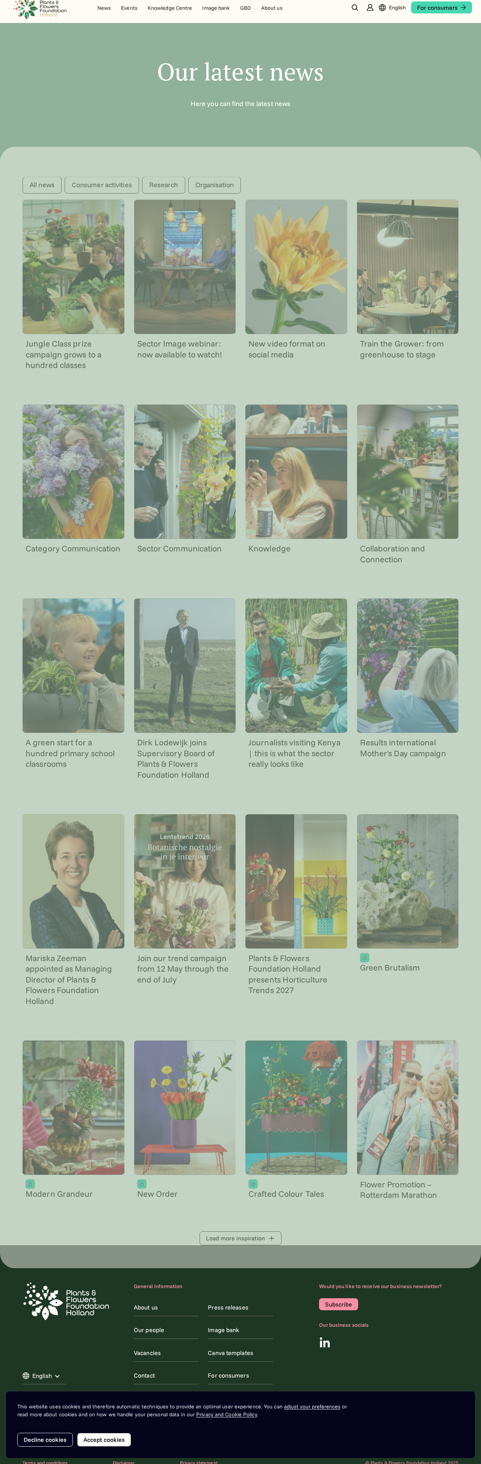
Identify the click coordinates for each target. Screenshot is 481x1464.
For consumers (228, 1375)
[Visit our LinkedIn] (324, 1342)
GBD (245, 9)
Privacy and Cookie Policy (226, 1414)
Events (129, 9)
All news (42, 183)
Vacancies (147, 1353)
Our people (149, 1330)
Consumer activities (102, 183)
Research (163, 183)
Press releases (228, 1307)
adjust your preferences (312, 1406)
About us (272, 9)
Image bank (216, 9)
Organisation (214, 183)
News (104, 9)
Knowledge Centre (170, 9)
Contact (144, 1375)
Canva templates (230, 1353)
